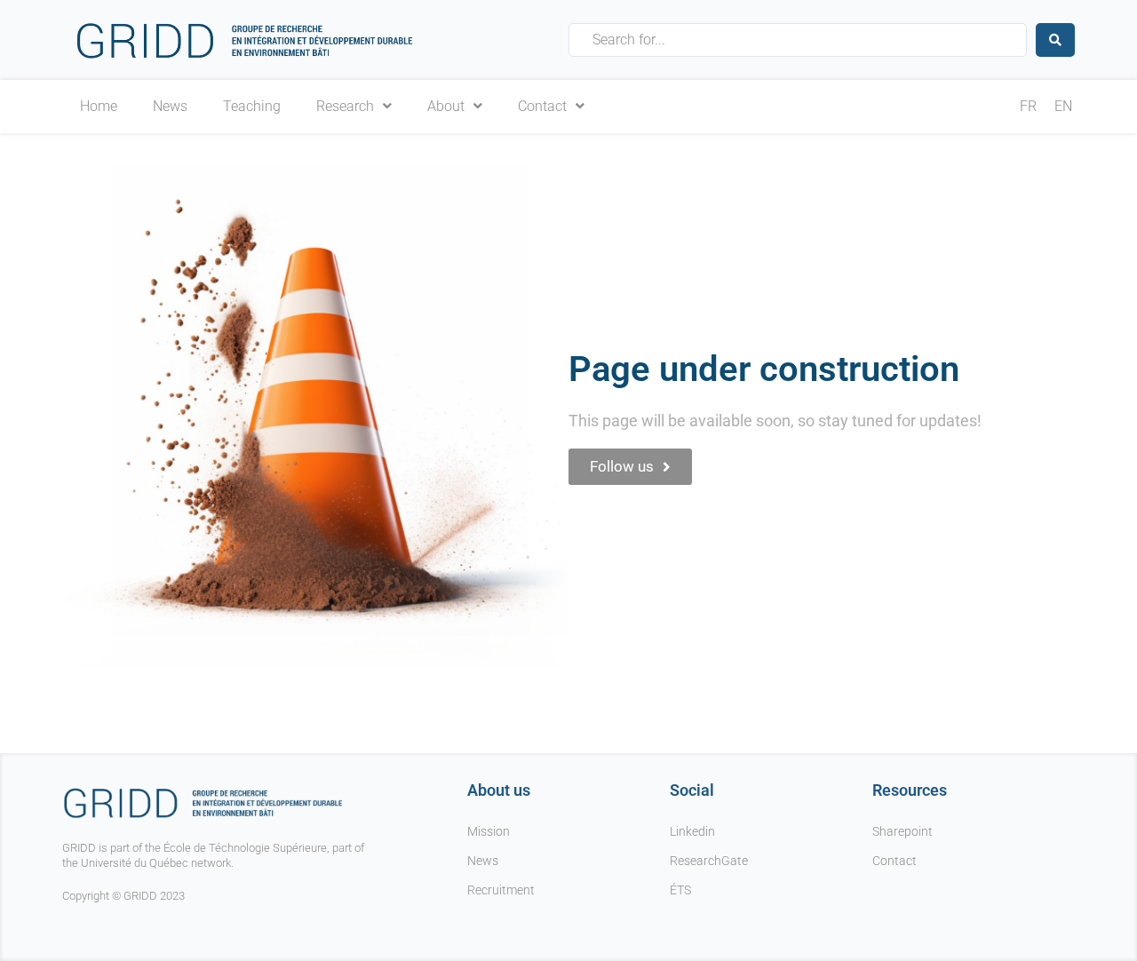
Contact (542, 107)
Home (98, 107)
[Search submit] (1055, 40)
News (170, 107)
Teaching (252, 107)
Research (345, 107)
